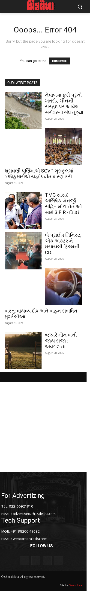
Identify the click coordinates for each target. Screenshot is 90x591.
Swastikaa (75, 585)
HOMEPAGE (59, 61)
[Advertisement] (45, 427)
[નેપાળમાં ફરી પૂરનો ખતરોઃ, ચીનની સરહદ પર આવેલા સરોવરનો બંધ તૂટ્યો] (23, 110)
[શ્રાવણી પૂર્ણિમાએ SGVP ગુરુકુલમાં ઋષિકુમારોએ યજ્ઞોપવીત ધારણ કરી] (63, 146)
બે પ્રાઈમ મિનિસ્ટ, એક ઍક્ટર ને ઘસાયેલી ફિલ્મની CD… (63, 243)
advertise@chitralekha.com (34, 513)
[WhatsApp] (58, 560)
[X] (47, 560)
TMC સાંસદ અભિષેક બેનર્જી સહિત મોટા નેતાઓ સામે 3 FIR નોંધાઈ (63, 203)
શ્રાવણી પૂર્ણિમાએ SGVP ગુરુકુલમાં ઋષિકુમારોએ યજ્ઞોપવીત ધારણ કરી (39, 173)
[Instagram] (35, 560)
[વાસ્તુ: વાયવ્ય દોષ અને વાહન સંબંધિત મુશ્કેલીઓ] (63, 286)
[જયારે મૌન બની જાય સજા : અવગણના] (23, 350)
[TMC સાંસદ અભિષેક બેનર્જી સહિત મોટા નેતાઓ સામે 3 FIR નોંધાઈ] (23, 210)
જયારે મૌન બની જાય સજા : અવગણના (61, 340)
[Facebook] (24, 560)
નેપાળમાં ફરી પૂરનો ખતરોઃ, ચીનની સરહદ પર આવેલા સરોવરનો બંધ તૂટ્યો (64, 103)
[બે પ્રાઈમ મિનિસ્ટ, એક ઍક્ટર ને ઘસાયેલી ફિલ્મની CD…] (23, 250)
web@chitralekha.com (30, 538)
